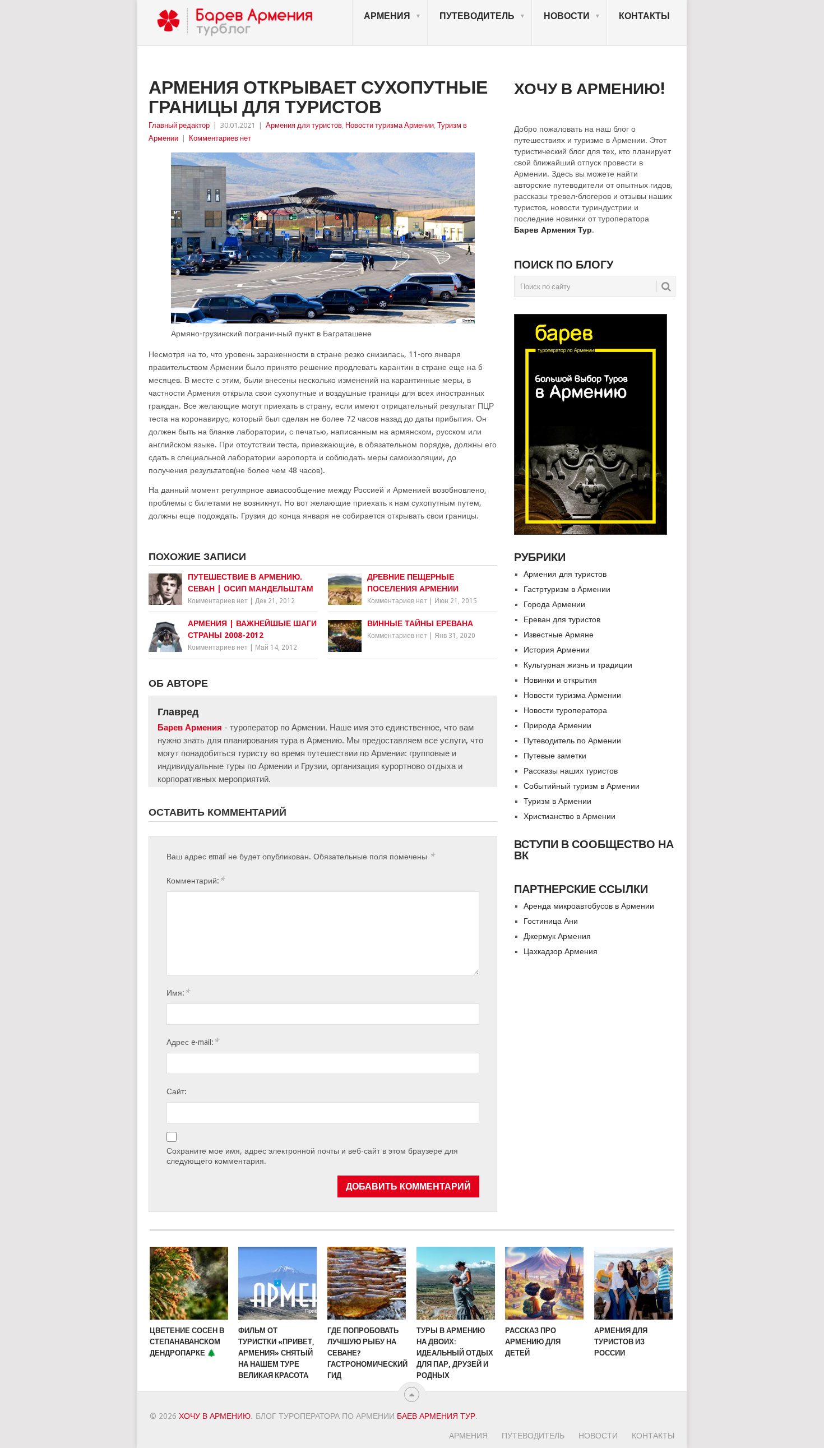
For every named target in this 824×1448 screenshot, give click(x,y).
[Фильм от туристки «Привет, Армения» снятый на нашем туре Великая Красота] (277, 1283)
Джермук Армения (557, 936)
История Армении (557, 649)
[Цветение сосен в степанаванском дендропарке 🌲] (189, 1283)
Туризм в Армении (557, 801)
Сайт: (176, 1091)
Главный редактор (179, 125)
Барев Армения (190, 728)
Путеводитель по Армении (572, 740)
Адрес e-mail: (192, 1042)
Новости (567, 16)
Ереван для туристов (562, 619)
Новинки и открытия (560, 680)
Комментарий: (195, 880)
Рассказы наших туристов (571, 770)
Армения (387, 16)
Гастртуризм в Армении (567, 589)
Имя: (177, 992)
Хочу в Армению (215, 1416)
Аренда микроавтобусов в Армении (589, 905)
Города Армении (554, 604)
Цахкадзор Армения (561, 951)
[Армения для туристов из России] (633, 1283)
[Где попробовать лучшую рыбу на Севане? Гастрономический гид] (366, 1283)
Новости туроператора (565, 710)
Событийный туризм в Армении (582, 785)
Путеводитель (477, 16)
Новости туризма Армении (389, 125)
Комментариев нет (220, 138)
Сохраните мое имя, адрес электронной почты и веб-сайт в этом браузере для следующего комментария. (312, 1155)
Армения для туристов (304, 125)
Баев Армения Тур (436, 1416)
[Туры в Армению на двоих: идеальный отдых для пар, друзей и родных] (455, 1283)
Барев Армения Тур (553, 229)
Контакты (644, 16)
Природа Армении (557, 725)
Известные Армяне (559, 634)
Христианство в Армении (569, 816)
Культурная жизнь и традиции (578, 664)
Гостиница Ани (551, 921)
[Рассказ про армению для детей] (544, 1283)
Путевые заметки (555, 755)
